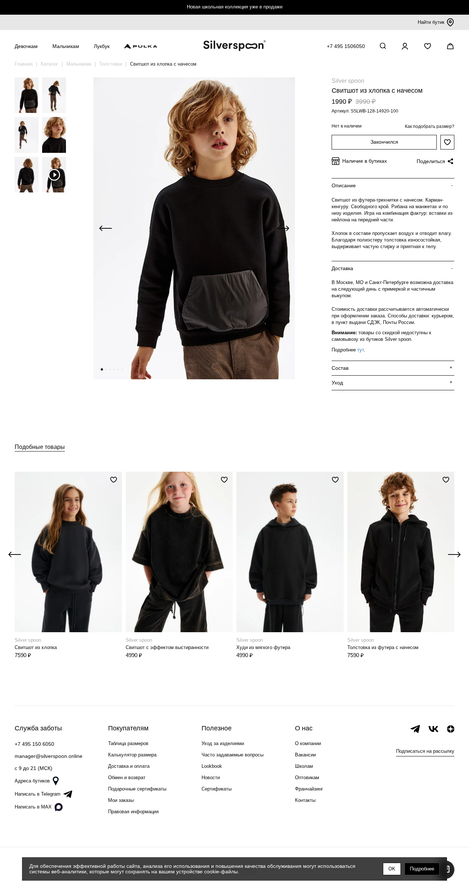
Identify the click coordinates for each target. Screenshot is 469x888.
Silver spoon (348, 81)
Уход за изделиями (223, 743)
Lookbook (212, 766)
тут (360, 350)
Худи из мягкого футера (263, 647)
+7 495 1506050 (346, 46)
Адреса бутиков (32, 781)
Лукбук (102, 46)
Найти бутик (431, 22)
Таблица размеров (128, 743)
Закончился (384, 142)
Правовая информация (133, 811)
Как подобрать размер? (429, 126)
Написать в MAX (33, 807)
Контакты (305, 800)
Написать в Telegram (37, 794)
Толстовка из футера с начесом (382, 647)
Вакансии (305, 755)
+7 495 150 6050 (34, 744)
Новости (211, 777)
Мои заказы (121, 800)
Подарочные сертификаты (137, 789)
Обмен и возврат (126, 777)
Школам (304, 766)
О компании (308, 743)
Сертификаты (217, 789)
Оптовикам (307, 777)
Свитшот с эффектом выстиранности (167, 647)
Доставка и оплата (128, 766)
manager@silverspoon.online (48, 756)
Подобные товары (40, 447)
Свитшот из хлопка (36, 647)
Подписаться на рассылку (425, 751)
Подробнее (422, 869)
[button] (102, 369)
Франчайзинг (309, 789)
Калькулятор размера (132, 755)
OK (391, 869)
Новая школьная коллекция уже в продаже (234, 7)
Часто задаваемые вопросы (232, 755)
